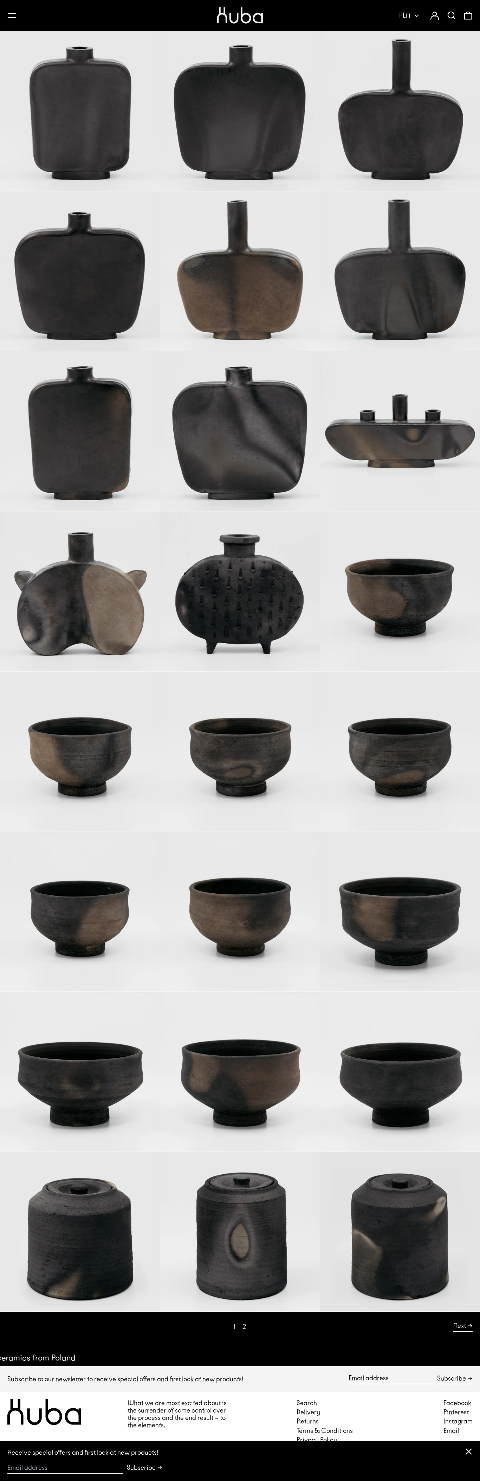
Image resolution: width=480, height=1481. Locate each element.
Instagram (458, 1421)
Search (307, 1403)
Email (451, 1430)
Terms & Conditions (325, 1431)
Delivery (308, 1412)
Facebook (457, 1403)
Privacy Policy (317, 1440)
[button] (451, 15)
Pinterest (456, 1412)
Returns (308, 1421)
